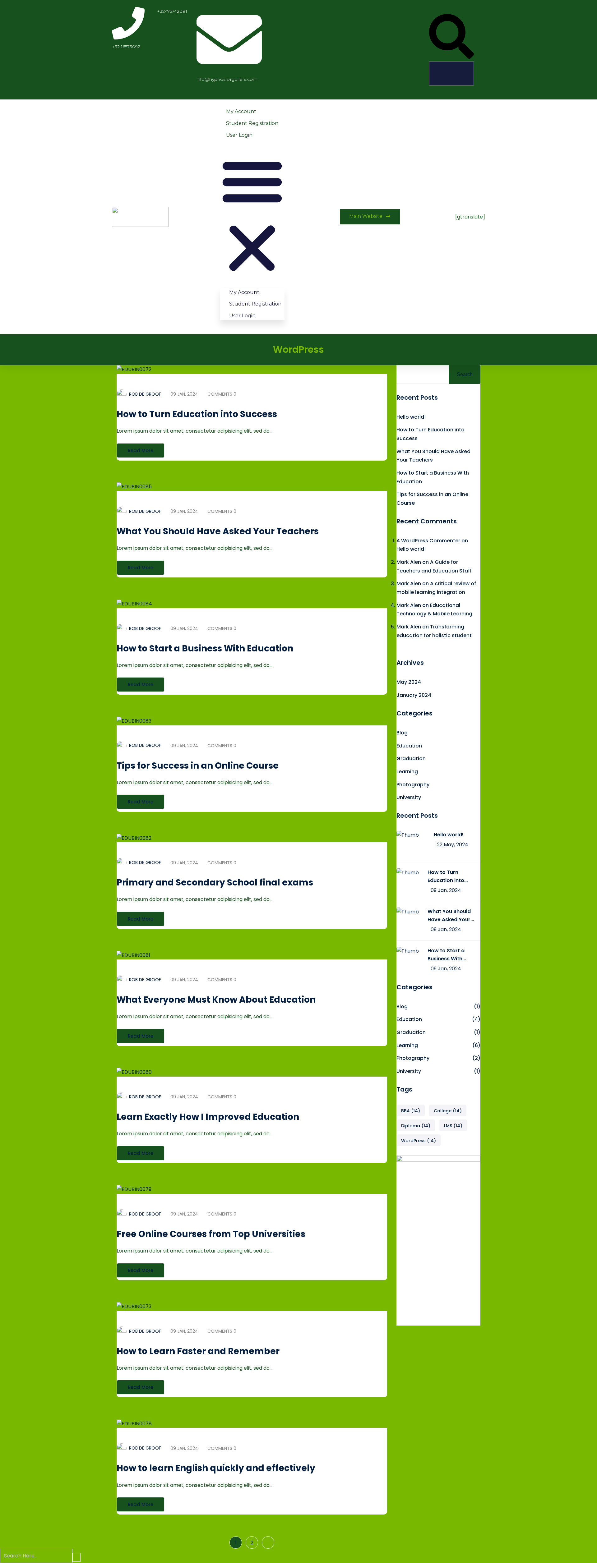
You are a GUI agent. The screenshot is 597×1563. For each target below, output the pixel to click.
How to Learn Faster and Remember (198, 1351)
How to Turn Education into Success (197, 414)
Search (465, 374)
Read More (140, 450)
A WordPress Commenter (428, 540)
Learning (407, 771)
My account (241, 111)
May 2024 (408, 682)
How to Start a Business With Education (205, 648)
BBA (410, 1111)
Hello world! (411, 417)
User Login (239, 135)
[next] (268, 1542)
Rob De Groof (145, 394)
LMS (453, 1126)
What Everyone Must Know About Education (216, 1000)
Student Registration (252, 123)
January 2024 (413, 695)
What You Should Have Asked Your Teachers (218, 531)
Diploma (415, 1126)
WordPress (418, 1141)
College (448, 1111)
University (408, 797)
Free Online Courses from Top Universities (211, 1234)
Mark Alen (408, 562)
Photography (412, 784)
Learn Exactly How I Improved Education (208, 1117)
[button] (451, 38)
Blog (402, 732)
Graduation (411, 758)
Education (409, 745)
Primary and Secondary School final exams (215, 882)
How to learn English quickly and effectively (216, 1468)
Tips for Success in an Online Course (198, 766)
